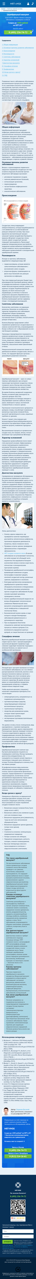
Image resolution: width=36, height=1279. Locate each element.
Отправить (7, 1242)
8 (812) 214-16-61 (18, 1156)
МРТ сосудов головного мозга (14, 553)
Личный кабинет (28, 4)
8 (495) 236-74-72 (32, 4)
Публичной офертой (7, 1245)
